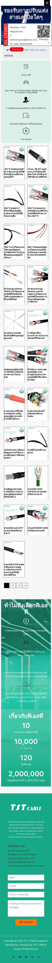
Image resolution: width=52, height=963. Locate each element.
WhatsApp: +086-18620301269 (18, 29)
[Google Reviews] (38, 957)
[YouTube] (20, 957)
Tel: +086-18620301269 (21, 44)
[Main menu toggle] (47, 3)
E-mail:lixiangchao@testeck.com (23, 37)
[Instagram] (32, 957)
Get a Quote (26, 922)
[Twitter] (26, 957)
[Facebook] (13, 957)
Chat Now (16, 49)
